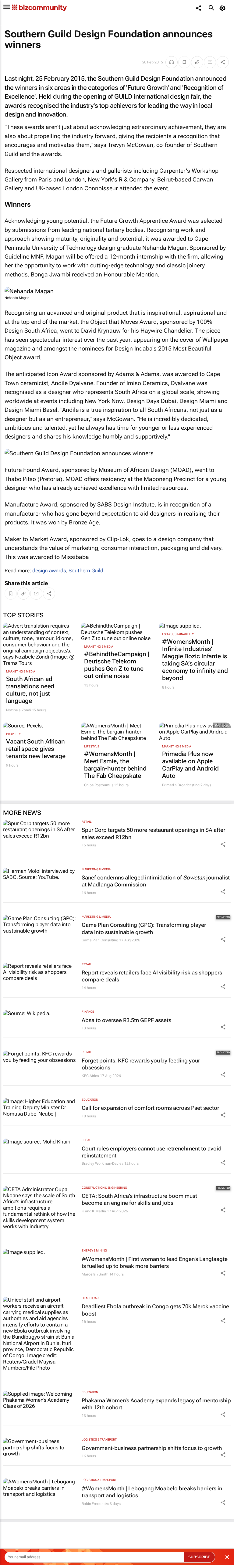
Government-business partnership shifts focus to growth (152, 1448)
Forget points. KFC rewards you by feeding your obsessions (141, 1064)
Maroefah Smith (95, 1274)
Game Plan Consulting (100, 940)
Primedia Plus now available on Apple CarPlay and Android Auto (190, 764)
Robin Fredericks (95, 1504)
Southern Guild (86, 570)
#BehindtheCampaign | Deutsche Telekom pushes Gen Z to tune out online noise (117, 664)
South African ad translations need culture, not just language (30, 689)
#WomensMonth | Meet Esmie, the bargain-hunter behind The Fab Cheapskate (115, 764)
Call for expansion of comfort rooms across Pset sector (150, 1108)
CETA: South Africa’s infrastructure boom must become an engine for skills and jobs (139, 1199)
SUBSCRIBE (199, 1557)
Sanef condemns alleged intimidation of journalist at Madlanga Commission (156, 881)
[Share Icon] (223, 844)
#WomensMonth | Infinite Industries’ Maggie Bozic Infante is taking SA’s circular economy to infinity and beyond (195, 660)
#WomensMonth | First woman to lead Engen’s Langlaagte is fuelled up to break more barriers (155, 1262)
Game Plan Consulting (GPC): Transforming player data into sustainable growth (144, 928)
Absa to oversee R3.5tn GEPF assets (126, 1020)
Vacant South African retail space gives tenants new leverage (36, 749)
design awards (49, 570)
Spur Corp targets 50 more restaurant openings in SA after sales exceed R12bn (153, 833)
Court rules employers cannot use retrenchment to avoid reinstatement (152, 1152)
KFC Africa (90, 1076)
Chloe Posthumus (98, 785)
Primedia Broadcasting (181, 785)
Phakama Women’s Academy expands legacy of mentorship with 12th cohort (156, 1404)
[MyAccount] (223, 7)
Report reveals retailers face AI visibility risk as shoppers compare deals (152, 976)
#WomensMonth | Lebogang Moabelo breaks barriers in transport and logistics (152, 1492)
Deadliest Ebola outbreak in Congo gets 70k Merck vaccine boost (155, 1309)
